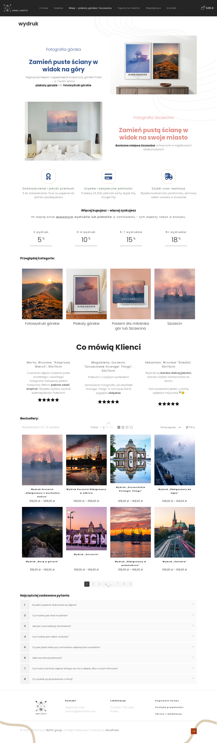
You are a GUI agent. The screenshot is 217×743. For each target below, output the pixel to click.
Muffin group (54, 730)
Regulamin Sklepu (167, 700)
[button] (108, 605)
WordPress (112, 730)
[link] (153, 64)
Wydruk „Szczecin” (86, 554)
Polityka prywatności (169, 707)
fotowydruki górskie (77, 85)
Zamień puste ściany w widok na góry (63, 65)
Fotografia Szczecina (153, 117)
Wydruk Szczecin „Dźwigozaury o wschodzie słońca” (42, 493)
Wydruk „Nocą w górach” (42, 561)
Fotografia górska (63, 49)
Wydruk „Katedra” (175, 561)
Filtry (192, 427)
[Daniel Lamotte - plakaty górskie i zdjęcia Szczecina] (17, 8)
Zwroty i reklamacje (168, 714)
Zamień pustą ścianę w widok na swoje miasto (153, 134)
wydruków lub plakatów (84, 217)
